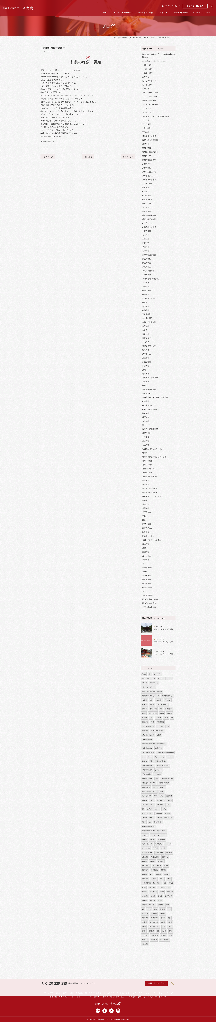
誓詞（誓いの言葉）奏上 (151, 540)
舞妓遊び (144, 761)
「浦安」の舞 (147, 69)
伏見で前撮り (147, 199)
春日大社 (145, 374)
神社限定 (162, 909)
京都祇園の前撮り (149, 180)
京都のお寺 (146, 156)
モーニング (145, 935)
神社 (149, 674)
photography (158, 770)
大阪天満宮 (146, 263)
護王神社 (145, 544)
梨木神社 (145, 413)
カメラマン (145, 939)
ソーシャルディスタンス (149, 791)
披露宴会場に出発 (149, 346)
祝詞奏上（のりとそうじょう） (154, 449)
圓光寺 (144, 887)
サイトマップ (160, 997)
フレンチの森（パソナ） (158, 835)
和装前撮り (154, 870)
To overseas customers (163, 765)
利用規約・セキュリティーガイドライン (66, 997)
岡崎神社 (145, 294)
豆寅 (144, 548)
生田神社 (145, 441)
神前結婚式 (160, 722)
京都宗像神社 (147, 176)
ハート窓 (168, 844)
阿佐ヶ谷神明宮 (164, 939)
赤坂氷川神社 (159, 852)
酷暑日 (170, 922)
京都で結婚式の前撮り (150, 152)
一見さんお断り (146, 774)
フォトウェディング (164, 887)
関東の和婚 (146, 579)
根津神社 (144, 861)
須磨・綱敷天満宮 (149, 607)
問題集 (152, 704)
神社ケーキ (169, 892)
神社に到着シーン (149, 469)
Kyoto (143, 757)
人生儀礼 (154, 879)
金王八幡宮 (145, 857)
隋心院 (171, 883)
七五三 (162, 879)
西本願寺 (168, 813)
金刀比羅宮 (145, 896)
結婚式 (144, 674)
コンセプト (157, 674)
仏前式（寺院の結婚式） (58, 993)
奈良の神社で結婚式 (148, 735)
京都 (167, 726)
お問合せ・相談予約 (195, 6)
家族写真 (145, 287)
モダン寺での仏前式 (148, 726)
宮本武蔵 (154, 913)
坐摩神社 (145, 247)
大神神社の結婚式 (149, 255)
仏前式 (144, 191)
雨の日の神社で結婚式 (150, 599)
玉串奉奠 (145, 437)
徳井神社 (145, 334)
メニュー (169, 678)
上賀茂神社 (146, 128)
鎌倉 (143, 909)
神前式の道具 (147, 465)
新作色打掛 (145, 835)
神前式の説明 (147, 461)
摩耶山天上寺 (147, 354)
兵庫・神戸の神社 (149, 219)
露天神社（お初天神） (148, 905)
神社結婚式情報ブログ (47, 141)
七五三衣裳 (154, 935)
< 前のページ (47, 157)
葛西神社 (144, 922)
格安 (169, 909)
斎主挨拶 (145, 358)
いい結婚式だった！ (167, 778)
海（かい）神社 (148, 425)
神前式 (144, 453)
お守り (166, 717)
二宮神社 (145, 144)
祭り (151, 717)
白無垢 (170, 926)
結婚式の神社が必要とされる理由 (152, 691)
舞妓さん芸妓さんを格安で (158, 761)
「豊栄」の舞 (147, 73)
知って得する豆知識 (93, 993)
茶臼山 (160, 896)
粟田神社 (145, 484)
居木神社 (161, 861)
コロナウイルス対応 (150, 104)
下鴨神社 (145, 132)
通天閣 (144, 926)
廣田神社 (145, 306)
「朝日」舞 (146, 65)
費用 (151, 700)
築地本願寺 (145, 870)
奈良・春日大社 (148, 271)
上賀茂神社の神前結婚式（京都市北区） (154, 744)
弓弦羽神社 (146, 314)
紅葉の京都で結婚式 (150, 492)
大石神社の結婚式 (147, 770)
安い (149, 822)
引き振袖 (151, 931)
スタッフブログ (148, 108)
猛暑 (163, 926)
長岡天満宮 (146, 576)
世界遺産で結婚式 (149, 136)
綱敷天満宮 (153, 709)
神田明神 (154, 939)
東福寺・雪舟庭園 (147, 844)
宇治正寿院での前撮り (150, 279)
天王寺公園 (168, 896)
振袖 (158, 931)
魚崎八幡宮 (158, 813)
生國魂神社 (154, 918)
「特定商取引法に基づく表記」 (151, 883)
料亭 (156, 778)
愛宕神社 (169, 852)
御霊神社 (145, 326)
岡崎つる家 (146, 290)
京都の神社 (146, 168)
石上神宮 (145, 445)
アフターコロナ (159, 796)
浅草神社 (158, 874)
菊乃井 (144, 516)
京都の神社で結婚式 (157, 730)
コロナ (152, 800)
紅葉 (155, 909)
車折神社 (145, 560)
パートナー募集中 (92, 997)
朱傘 (144, 385)
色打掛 (144, 931)
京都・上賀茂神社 (149, 172)
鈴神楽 (144, 571)
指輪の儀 (145, 350)
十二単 (163, 918)
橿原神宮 (145, 417)
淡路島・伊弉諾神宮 (150, 429)
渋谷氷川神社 (155, 857)
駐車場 (162, 713)
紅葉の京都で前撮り (150, 488)
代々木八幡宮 (146, 865)
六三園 (168, 804)
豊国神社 (145, 552)
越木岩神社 (146, 556)
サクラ (149, 909)
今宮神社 (145, 187)
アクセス (144, 683)
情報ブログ (146, 338)
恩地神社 (161, 905)
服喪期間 (144, 800)
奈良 (152, 722)
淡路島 (144, 713)
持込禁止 (163, 935)
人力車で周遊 (147, 184)
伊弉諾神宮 (146, 196)
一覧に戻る (87, 157)
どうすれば (157, 774)
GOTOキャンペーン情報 (164, 800)
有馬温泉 (144, 709)
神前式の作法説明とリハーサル (154, 457)
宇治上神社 (146, 275)
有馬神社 (145, 382)
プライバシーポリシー (148, 687)
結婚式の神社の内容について (150, 696)
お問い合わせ (154, 683)
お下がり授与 (147, 85)
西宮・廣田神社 (148, 524)
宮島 (143, 809)
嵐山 (165, 883)
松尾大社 (145, 401)
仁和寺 (162, 892)
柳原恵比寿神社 (148, 405)
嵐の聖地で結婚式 (149, 298)
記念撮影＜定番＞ (149, 536)
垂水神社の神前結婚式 (148, 826)
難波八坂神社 (158, 822)
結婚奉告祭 (145, 918)
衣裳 (170, 935)
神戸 (172, 717)
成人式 (168, 879)
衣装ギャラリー (145, 993)
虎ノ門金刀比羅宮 (147, 852)
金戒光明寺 (151, 887)
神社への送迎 (147, 473)
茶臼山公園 (145, 913)
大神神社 (145, 251)
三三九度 (145, 120)
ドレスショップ (148, 112)
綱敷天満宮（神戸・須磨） (152, 496)
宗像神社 (145, 283)
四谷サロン (153, 892)
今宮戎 (160, 900)
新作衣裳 (152, 839)
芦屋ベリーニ (147, 504)
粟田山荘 (145, 480)
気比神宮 (144, 892)
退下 (144, 564)
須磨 (161, 709)
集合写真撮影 (147, 595)
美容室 (144, 500)
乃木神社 (155, 848)
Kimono (150, 757)
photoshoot (170, 757)
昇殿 (144, 370)
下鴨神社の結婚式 (147, 748)
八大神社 (162, 913)
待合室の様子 (147, 318)
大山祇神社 (145, 879)
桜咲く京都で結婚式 (150, 409)
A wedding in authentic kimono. (154, 61)
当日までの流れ (76, 993)
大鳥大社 (152, 900)
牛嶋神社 (152, 861)
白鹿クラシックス (147, 813)
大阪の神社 (146, 259)
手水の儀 (145, 342)
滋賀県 (159, 735)
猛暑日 (163, 922)
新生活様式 (146, 362)
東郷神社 (165, 857)
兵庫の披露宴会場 (149, 215)
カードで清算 (146, 848)
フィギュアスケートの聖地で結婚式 (156, 116)
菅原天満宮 (146, 512)
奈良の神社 (146, 267)
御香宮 (144, 330)
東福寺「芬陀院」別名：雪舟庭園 (155, 397)
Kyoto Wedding (159, 757)
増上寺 (166, 865)
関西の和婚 (146, 583)
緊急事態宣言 (146, 787)
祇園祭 (161, 791)
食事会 (164, 809)
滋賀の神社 (146, 433)
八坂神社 (145, 207)
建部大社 (145, 310)
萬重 (144, 520)
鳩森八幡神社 (157, 865)
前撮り (144, 822)
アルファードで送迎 (150, 93)
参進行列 (145, 235)
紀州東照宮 (160, 804)
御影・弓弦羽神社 (149, 322)
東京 (151, 874)
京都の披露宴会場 (149, 160)
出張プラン (158, 748)
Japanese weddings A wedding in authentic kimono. (158, 55)
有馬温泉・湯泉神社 (150, 378)
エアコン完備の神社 (150, 96)
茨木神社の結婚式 (147, 778)
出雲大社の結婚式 (149, 227)
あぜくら (145, 77)
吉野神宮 (145, 243)
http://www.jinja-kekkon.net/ (51, 136)
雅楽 (144, 591)
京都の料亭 (146, 164)
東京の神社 (146, 393)
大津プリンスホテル (153, 809)
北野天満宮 (146, 231)
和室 (167, 905)
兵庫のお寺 (146, 211)
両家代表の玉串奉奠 (150, 140)
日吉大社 (145, 366)
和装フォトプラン (154, 926)
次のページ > (128, 157)
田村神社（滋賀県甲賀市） (165, 818)
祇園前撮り (158, 844)
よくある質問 (109, 993)
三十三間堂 (146, 124)
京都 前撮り (147, 148)
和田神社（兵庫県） (148, 818)
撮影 (169, 918)
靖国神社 (144, 900)
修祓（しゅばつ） (149, 203)
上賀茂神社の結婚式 (148, 765)
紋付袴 (164, 931)
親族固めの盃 (147, 528)
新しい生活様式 (146, 796)
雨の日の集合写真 (149, 603)
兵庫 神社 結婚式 (148, 804)
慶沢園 (153, 896)
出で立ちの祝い (148, 223)
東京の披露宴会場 (149, 389)
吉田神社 (145, 239)
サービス (161, 678)
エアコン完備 (154, 922)
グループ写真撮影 (149, 100)
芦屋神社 (145, 508)
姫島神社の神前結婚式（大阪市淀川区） (154, 831)
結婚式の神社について (148, 678)
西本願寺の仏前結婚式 (148, 783)
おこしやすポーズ (149, 81)
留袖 (170, 931)
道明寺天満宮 (147, 568)
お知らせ (145, 89)
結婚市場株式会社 (167, 696)
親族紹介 (145, 532)
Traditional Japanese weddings (165, 752)
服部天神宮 (145, 730)
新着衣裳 (169, 796)
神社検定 (144, 704)
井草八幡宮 (145, 944)
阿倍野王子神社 (148, 587)
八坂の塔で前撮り (162, 704)
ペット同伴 (161, 839)
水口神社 (145, 421)
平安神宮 (145, 302)
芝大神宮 (163, 848)
